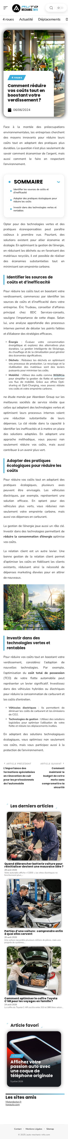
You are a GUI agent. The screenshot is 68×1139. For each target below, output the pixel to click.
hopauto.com (13, 1104)
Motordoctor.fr (13, 1101)
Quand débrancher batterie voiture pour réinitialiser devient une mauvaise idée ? (33, 865)
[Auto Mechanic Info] (25, 8)
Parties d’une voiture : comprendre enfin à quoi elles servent (33, 932)
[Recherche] (51, 8)
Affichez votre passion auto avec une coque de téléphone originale (31, 1068)
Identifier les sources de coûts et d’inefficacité (31, 191)
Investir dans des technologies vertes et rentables (34, 209)
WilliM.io (59, 375)
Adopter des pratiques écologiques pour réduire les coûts (35, 200)
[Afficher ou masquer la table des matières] (51, 182)
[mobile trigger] (6, 8)
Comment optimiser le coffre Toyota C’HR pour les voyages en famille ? (30, 1000)
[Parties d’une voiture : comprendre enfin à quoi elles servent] (34, 903)
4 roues (17, 77)
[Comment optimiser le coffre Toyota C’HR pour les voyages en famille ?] (34, 971)
